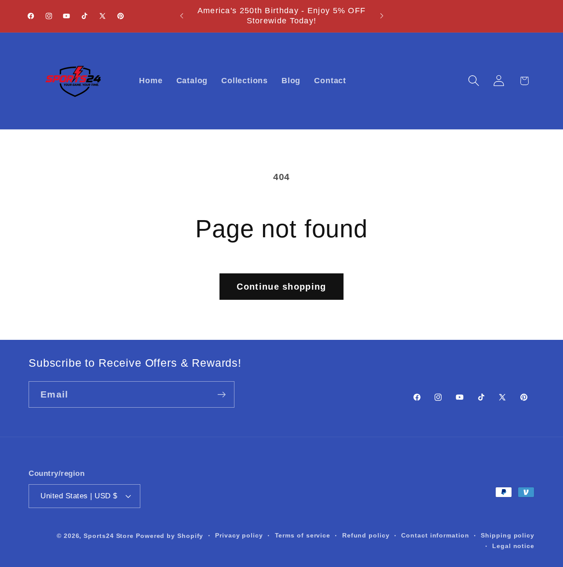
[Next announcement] (381, 16)
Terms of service (303, 534)
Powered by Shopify (169, 535)
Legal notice (513, 545)
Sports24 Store (109, 535)
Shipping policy (507, 534)
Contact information (435, 534)
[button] (473, 80)
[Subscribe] (221, 394)
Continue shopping (281, 286)
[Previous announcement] (181, 16)
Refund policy (366, 534)
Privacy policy (239, 534)
